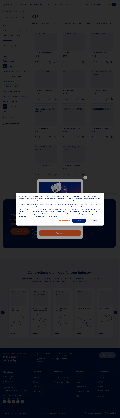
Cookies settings (64, 221)
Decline (94, 221)
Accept (79, 221)
